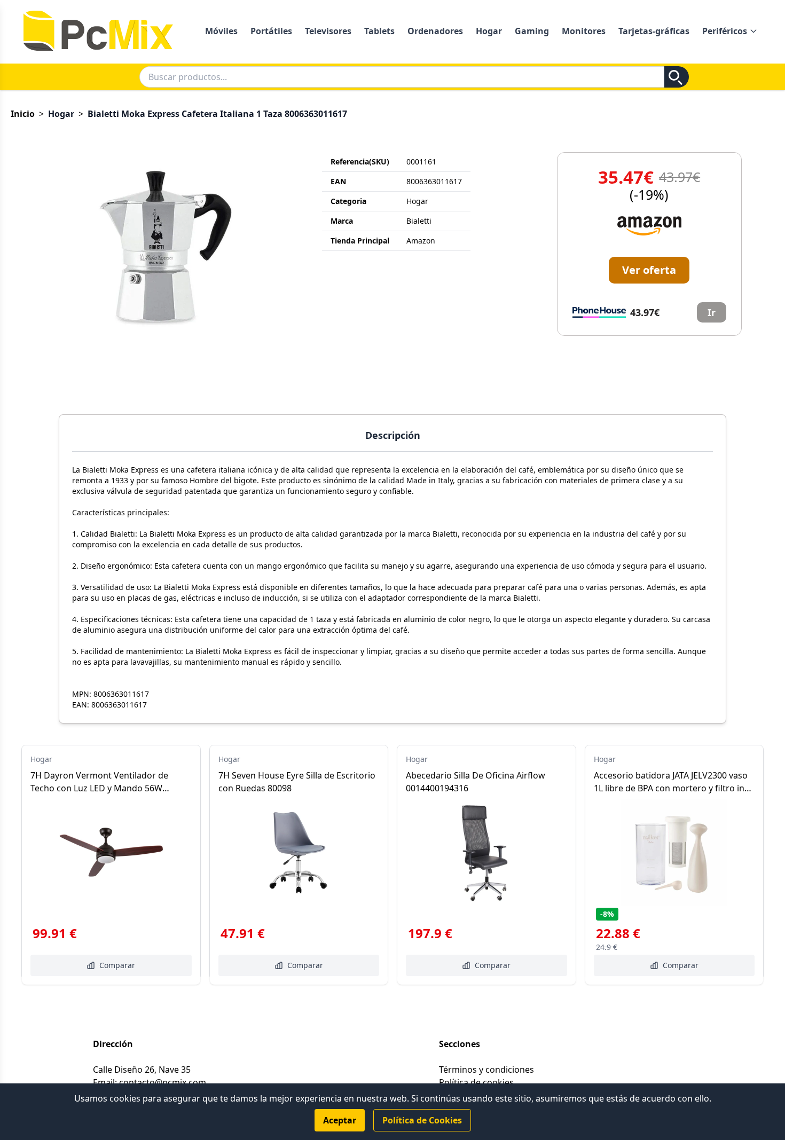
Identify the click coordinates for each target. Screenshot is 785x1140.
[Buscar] (676, 77)
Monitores (584, 31)
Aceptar (339, 1120)
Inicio (23, 114)
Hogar (489, 31)
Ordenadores (435, 31)
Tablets (379, 31)
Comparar (117, 965)
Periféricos (724, 31)
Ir (712, 312)
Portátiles (271, 31)
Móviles (221, 31)
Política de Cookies (422, 1120)
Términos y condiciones (486, 1069)
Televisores (328, 31)
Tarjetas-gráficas (653, 31)
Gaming (532, 31)
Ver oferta (649, 270)
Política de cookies (476, 1082)
